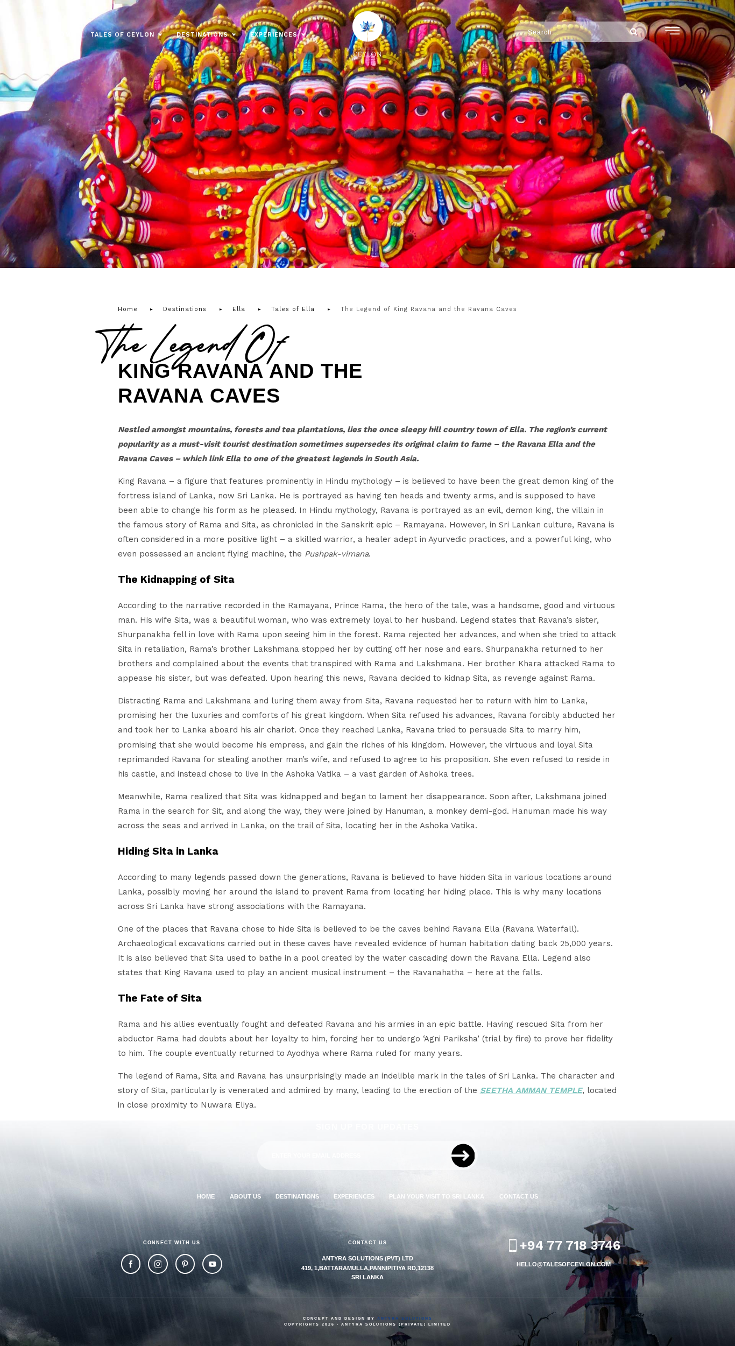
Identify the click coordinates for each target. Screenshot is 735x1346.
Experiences (274, 34)
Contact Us (518, 1196)
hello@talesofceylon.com (564, 1264)
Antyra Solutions (405, 1318)
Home (65, 34)
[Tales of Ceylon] (367, 34)
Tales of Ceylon (122, 34)
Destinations (202, 34)
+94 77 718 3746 (569, 1245)
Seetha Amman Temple (531, 1090)
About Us (245, 1196)
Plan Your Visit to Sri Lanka (436, 1196)
